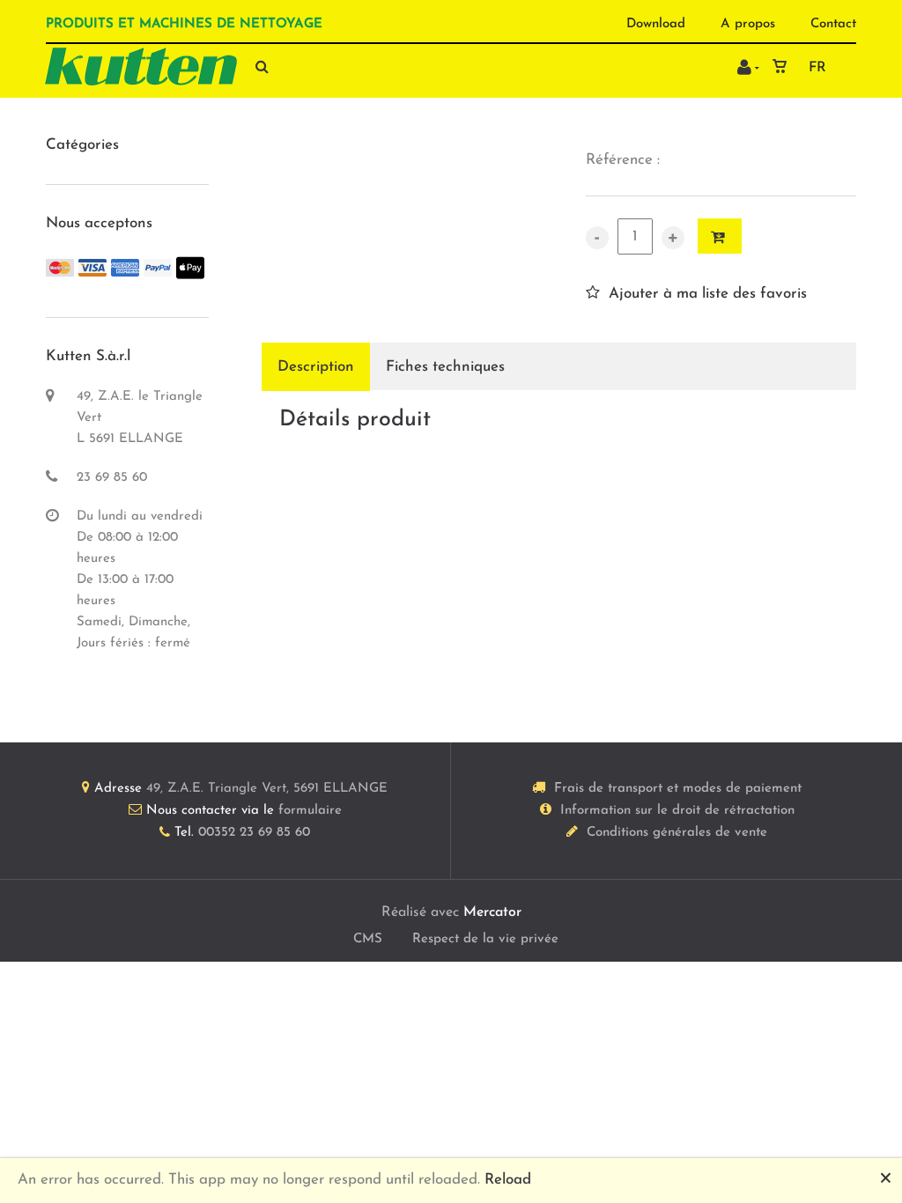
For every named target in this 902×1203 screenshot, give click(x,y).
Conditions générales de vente (677, 832)
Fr (817, 68)
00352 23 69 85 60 (254, 832)
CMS (367, 939)
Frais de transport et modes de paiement (678, 788)
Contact (833, 24)
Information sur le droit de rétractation (677, 810)
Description (315, 366)
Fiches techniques (445, 366)
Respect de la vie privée (485, 939)
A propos (748, 24)
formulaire (310, 810)
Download (655, 24)
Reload (507, 1179)
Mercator (492, 912)
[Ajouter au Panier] (720, 236)
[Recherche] (258, 66)
